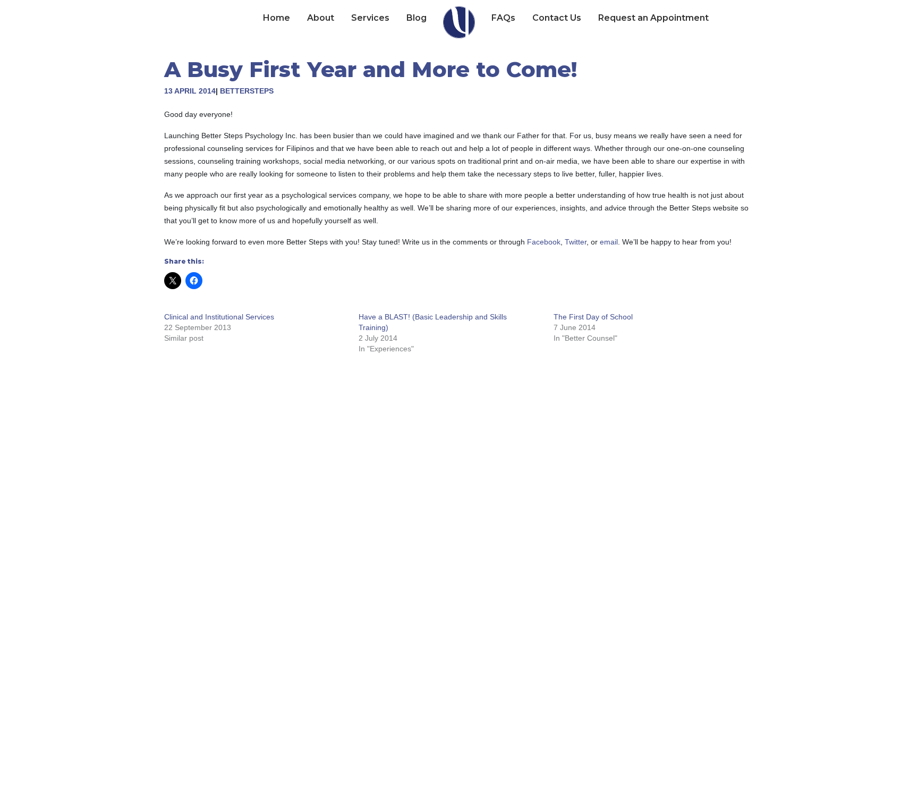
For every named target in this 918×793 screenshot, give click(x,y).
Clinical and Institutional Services (219, 317)
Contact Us (556, 18)
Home (276, 18)
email (609, 242)
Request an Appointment (653, 18)
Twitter (575, 242)
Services (370, 18)
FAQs (503, 18)
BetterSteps (247, 91)
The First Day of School (593, 317)
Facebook (543, 242)
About (320, 18)
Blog (416, 18)
